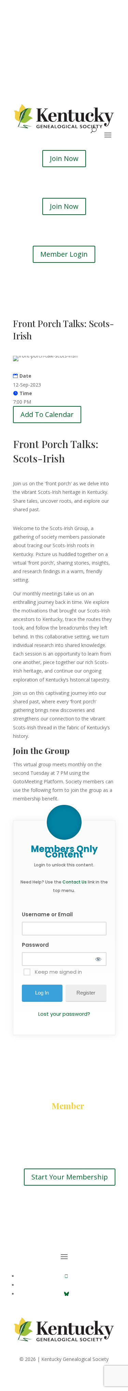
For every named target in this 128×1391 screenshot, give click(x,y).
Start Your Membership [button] (69, 1176)
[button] (66, 1276)
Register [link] (85, 993)
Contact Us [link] (74, 882)
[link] (64, 1342)
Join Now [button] (64, 158)
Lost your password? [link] (64, 1013)
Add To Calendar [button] (47, 414)
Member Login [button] (64, 254)
